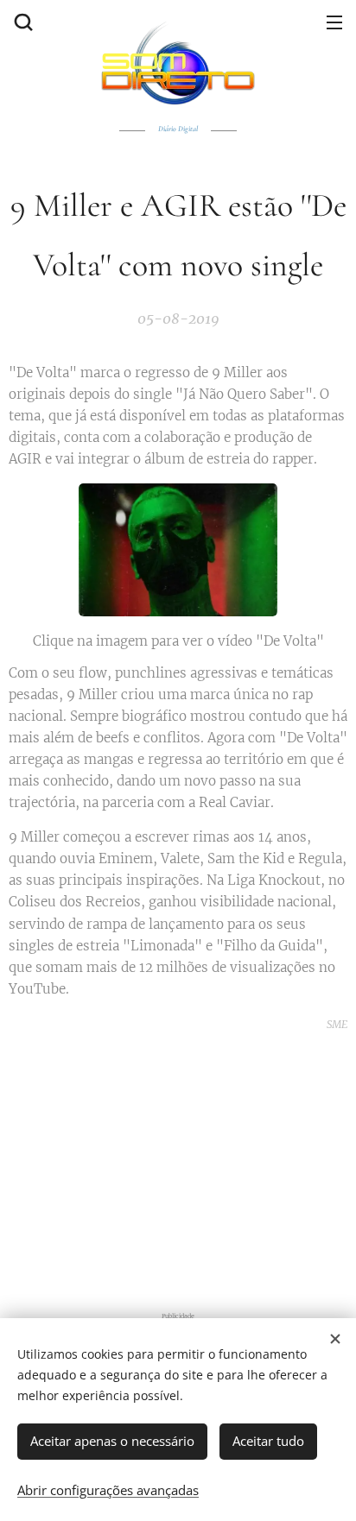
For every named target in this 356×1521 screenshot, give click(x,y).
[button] (21, 21)
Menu (334, 21)
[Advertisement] (178, 1169)
